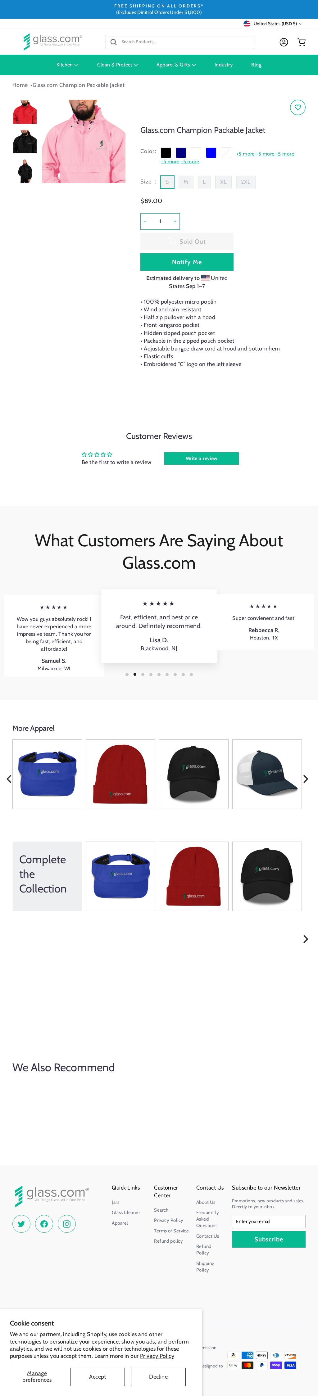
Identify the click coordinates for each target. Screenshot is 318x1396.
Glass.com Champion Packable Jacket (79, 85)
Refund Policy (203, 1250)
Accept (97, 1376)
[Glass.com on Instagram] (66, 1224)
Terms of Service (171, 1231)
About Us (206, 1202)
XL (223, 181)
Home (20, 85)
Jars (115, 1202)
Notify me (187, 262)
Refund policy (168, 1241)
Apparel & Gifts (174, 65)
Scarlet (196, 153)
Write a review (202, 458)
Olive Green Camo (226, 153)
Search (161, 1210)
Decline (158, 1376)
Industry (224, 65)
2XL (245, 181)
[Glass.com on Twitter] (21, 1224)
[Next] (305, 779)
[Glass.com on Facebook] (44, 1224)
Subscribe (268, 1239)
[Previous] (9, 779)
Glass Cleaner (126, 1212)
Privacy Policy (157, 1356)
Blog (256, 65)
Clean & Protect (115, 65)
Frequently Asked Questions (207, 1219)
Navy (181, 153)
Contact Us (207, 1236)
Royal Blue (211, 153)
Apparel (120, 1223)
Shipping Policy (205, 1267)
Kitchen (66, 65)
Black (166, 153)
